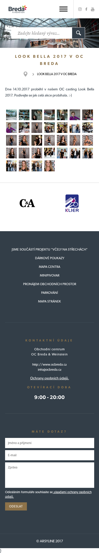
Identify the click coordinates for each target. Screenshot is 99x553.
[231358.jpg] (24, 127)
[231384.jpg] (24, 140)
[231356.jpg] (11, 127)
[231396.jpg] (75, 140)
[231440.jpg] (36, 165)
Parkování (49, 293)
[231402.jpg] (24, 153)
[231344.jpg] (11, 114)
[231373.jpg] (49, 127)
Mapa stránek (49, 301)
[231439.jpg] (11, 165)
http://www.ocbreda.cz (49, 364)
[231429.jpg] (75, 153)
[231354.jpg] (87, 114)
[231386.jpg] (36, 140)
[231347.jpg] (36, 114)
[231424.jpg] (62, 153)
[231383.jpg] (11, 140)
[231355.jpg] (75, 114)
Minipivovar (49, 275)
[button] (63, 9)
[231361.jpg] (36, 127)
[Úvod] (28, 74)
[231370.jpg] (62, 127)
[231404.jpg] (36, 153)
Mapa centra (49, 267)
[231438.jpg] (87, 153)
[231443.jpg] (49, 165)
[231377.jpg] (75, 127)
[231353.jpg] (49, 114)
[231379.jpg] (87, 127)
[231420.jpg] (49, 153)
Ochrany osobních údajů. (49, 378)
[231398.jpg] (87, 140)
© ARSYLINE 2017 (49, 541)
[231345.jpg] (24, 114)
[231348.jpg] (62, 114)
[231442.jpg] (24, 165)
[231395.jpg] (62, 140)
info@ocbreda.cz (49, 369)
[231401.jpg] (11, 153)
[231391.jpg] (49, 140)
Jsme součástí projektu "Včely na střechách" (50, 249)
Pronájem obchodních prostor (49, 284)
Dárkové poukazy (49, 258)
